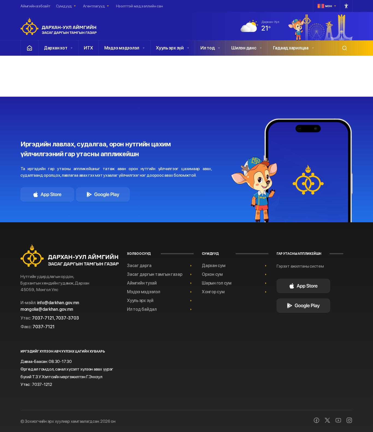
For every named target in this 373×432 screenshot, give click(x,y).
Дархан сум (213, 265)
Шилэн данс (243, 48)
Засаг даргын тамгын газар (154, 274)
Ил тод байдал (142, 309)
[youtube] (338, 420)
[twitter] (327, 420)
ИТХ (88, 48)
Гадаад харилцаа (291, 48)
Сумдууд (64, 6)
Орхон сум (212, 274)
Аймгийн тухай (142, 283)
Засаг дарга (139, 265)
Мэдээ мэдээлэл (121, 48)
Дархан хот (55, 48)
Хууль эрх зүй (170, 48)
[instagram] (349, 420)
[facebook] (316, 420)
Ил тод (207, 48)
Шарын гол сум (217, 283)
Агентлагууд (94, 6)
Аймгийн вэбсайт (35, 6)
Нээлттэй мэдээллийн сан (139, 6)
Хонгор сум (213, 291)
